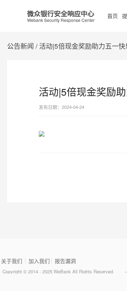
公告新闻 (20, 46)
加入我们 (39, 261)
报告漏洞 (65, 261)
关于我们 (11, 261)
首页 (112, 15)
